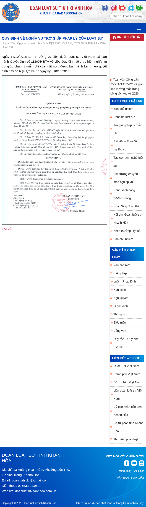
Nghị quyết (120, 298)
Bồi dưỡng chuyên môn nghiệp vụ (125, 178)
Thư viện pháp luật (125, 439)
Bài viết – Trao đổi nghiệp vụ (125, 145)
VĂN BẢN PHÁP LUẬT (130, 477)
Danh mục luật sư (127, 101)
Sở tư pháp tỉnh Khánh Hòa (128, 427)
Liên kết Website (126, 358)
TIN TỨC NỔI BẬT (129, 37)
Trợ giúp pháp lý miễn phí (127, 129)
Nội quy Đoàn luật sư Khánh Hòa (127, 218)
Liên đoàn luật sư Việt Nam (127, 394)
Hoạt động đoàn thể (126, 206)
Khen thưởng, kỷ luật (127, 231)
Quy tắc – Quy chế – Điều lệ (127, 343)
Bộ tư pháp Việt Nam (127, 382)
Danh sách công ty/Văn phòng (124, 194)
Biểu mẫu (119, 322)
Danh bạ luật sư (124, 117)
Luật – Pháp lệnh (124, 281)
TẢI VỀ (7, 229)
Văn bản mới (121, 265)
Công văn (119, 330)
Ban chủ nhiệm (123, 108)
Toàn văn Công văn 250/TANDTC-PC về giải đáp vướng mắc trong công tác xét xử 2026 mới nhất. (126, 88)
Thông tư (119, 314)
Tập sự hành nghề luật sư (128, 161)
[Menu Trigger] (139, 28)
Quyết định (120, 306)
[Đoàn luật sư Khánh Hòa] (11, 12)
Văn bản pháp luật (123, 254)
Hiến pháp (120, 273)
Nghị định (119, 289)
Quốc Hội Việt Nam (126, 366)
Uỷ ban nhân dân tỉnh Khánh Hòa (127, 411)
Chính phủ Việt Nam (126, 374)
